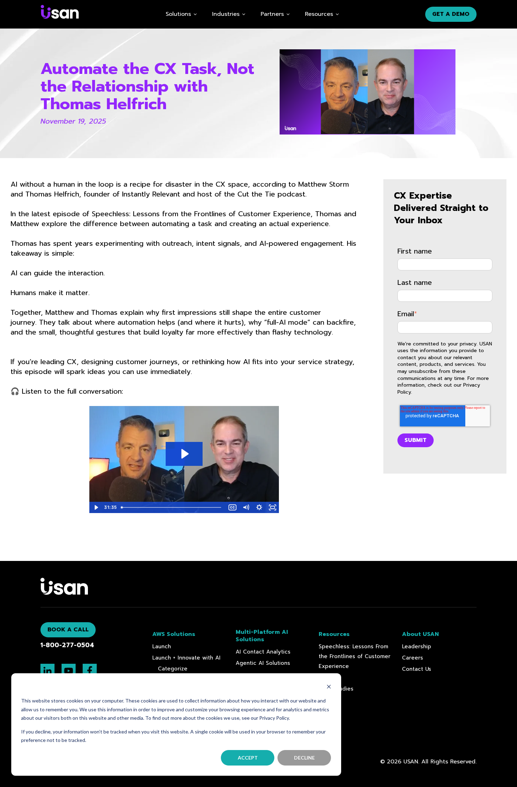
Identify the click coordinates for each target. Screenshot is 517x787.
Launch (161, 646)
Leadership (416, 646)
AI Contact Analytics (263, 652)
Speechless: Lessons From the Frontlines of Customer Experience (354, 656)
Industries (226, 14)
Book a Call (68, 629)
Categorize (172, 669)
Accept (248, 758)
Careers (412, 658)
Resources (319, 14)
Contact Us (416, 669)
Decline (304, 758)
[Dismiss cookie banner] (328, 687)
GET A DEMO (451, 14)
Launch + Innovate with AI (186, 658)
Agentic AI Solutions (263, 663)
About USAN (420, 634)
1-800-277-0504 (67, 645)
